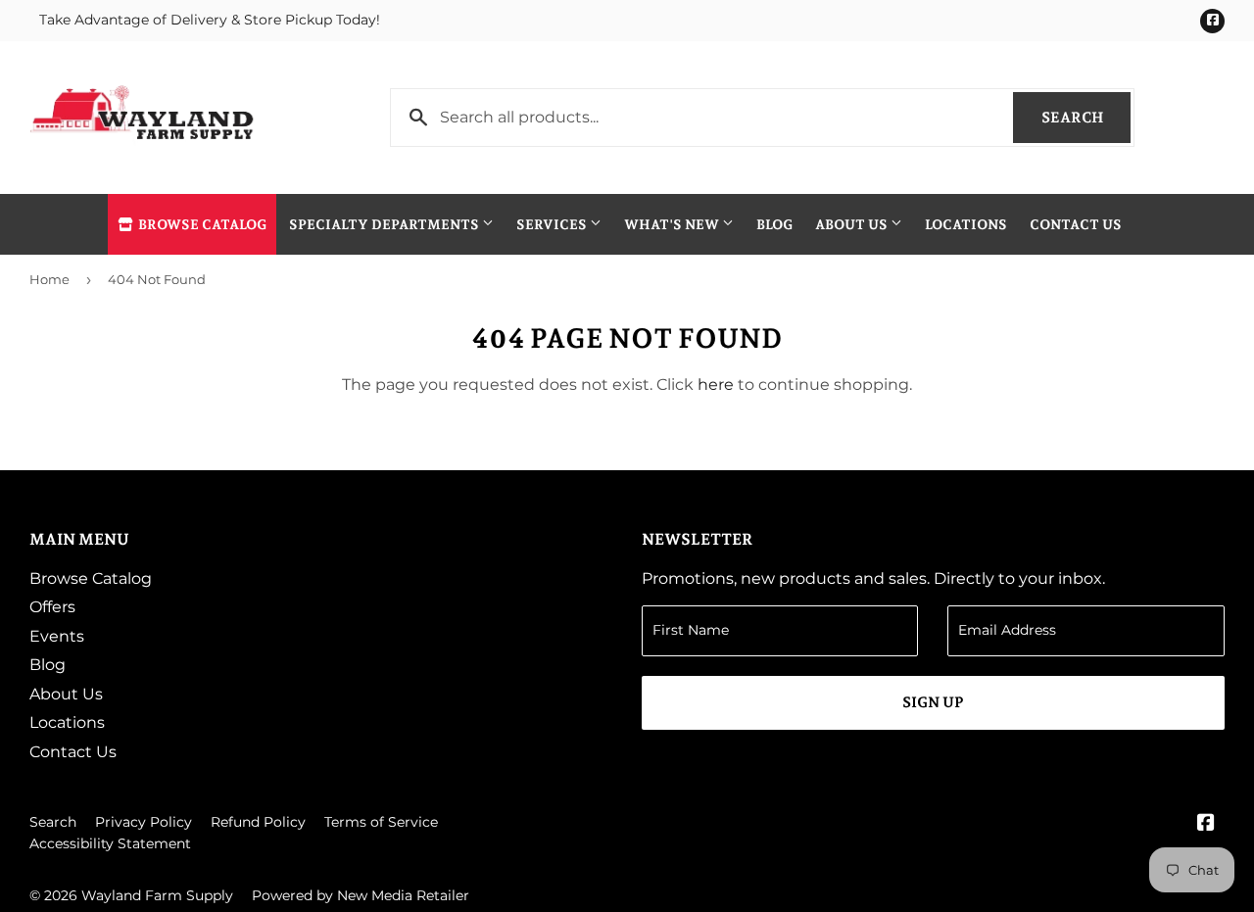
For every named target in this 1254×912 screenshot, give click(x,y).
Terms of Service (381, 822)
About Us (853, 224)
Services (553, 224)
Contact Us (1076, 224)
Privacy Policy (143, 822)
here (716, 384)
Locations (966, 224)
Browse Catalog (200, 224)
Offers (52, 607)
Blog (774, 224)
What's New (673, 224)
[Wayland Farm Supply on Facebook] (1206, 824)
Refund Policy (258, 822)
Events (56, 636)
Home (49, 279)
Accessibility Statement (110, 843)
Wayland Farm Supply (157, 895)
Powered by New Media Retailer (360, 895)
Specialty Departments (385, 224)
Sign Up (933, 702)
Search (1086, 117)
